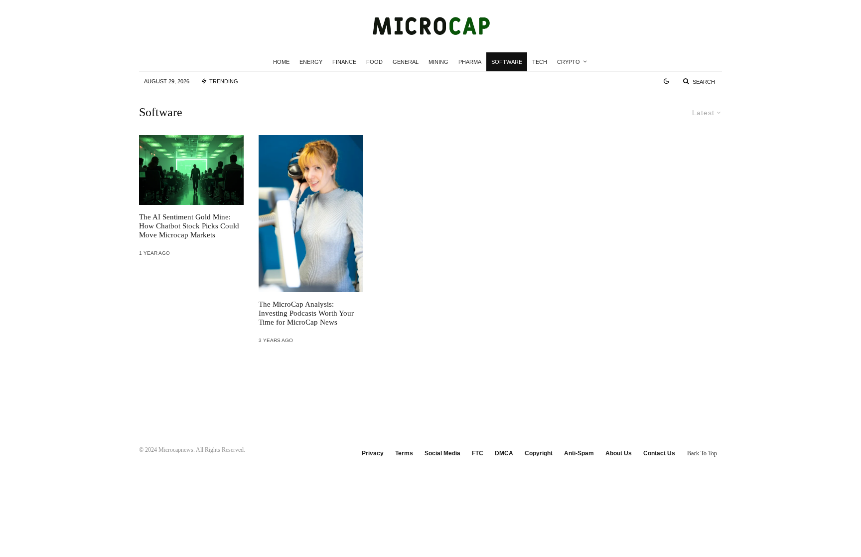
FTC (477, 453)
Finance (344, 62)
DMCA (504, 453)
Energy (310, 62)
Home (281, 62)
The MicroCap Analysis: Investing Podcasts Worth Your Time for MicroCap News (306, 313)
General (406, 62)
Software (506, 62)
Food (374, 62)
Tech (539, 62)
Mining (438, 62)
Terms (404, 453)
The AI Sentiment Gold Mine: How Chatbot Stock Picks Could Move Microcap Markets (189, 226)
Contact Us (659, 453)
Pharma (469, 62)
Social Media (442, 453)
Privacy (373, 453)
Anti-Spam (579, 453)
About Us (618, 453)
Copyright (539, 453)
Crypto (568, 62)
